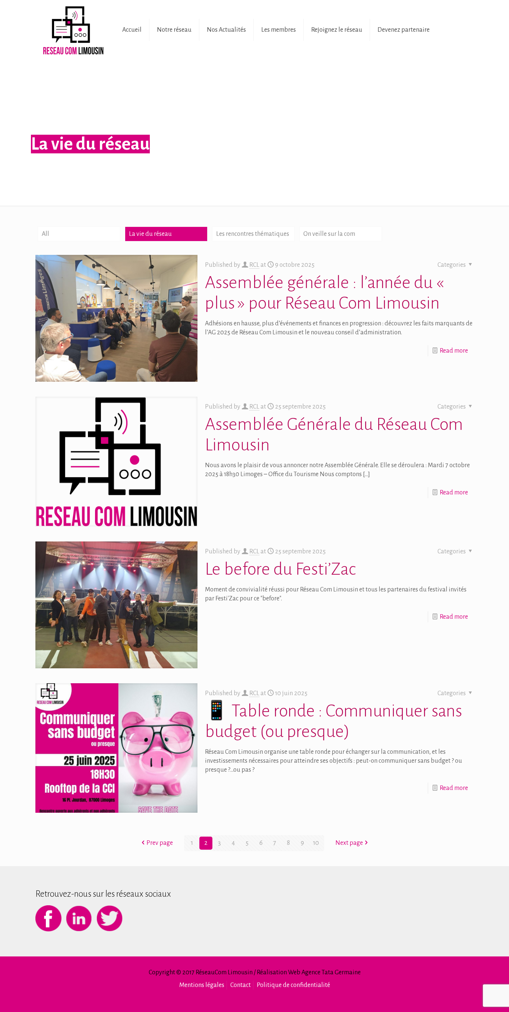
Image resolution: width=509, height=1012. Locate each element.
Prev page (159, 843)
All (45, 234)
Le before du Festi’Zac (280, 569)
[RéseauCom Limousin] (73, 30)
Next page (349, 843)
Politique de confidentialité (293, 985)
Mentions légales (201, 985)
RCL (254, 265)
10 (316, 843)
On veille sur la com (329, 234)
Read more (454, 350)
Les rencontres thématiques (252, 234)
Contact (240, 985)
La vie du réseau (150, 234)
